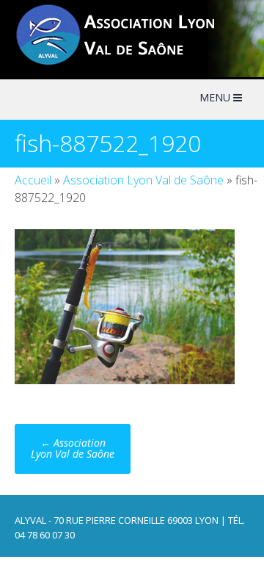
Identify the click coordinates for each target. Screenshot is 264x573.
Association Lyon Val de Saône (143, 180)
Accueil (33, 180)
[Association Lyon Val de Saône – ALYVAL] (129, 63)
